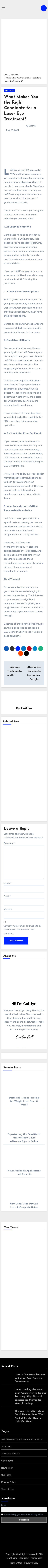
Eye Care (9, 91)
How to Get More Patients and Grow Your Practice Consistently (30, 1378)
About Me (6, 1446)
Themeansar (35, 1558)
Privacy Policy (8, 1482)
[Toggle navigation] (3, 8)
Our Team (6, 1475)
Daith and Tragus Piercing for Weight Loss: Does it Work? (24, 1101)
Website (8, 909)
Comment (9, 843)
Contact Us (7, 1460)
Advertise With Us (10, 1453)
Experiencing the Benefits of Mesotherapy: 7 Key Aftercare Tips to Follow (24, 1138)
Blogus (22, 1558)
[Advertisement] (24, 46)
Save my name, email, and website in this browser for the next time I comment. (22, 930)
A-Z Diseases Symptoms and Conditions (21, 1439)
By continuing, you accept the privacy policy (23, 1515)
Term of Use (7, 1489)
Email (7, 896)
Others (11, 1276)
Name (7, 883)
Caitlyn (32, 126)
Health (11, 1247)
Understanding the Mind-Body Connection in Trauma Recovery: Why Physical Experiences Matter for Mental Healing (30, 1396)
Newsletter (7, 1468)
